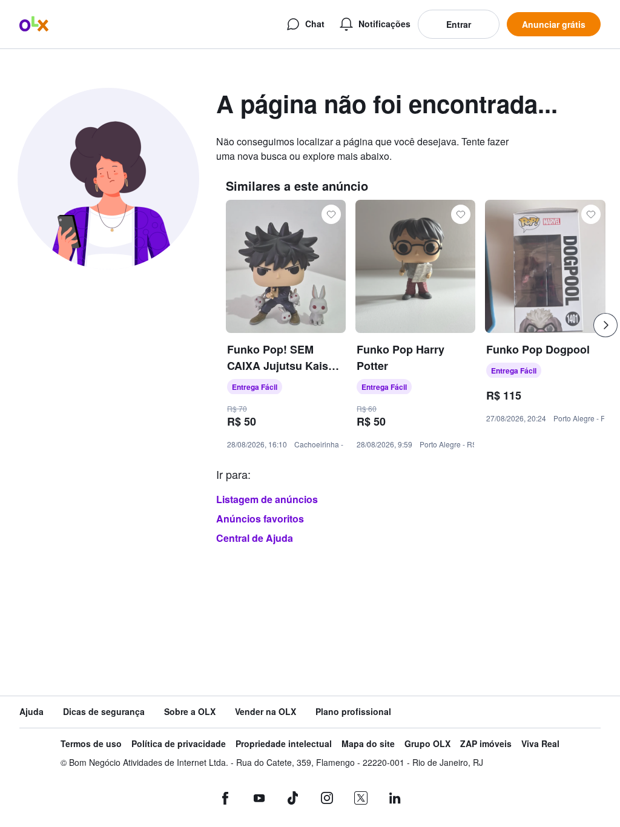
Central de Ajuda (254, 538)
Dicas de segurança (104, 711)
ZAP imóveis (486, 744)
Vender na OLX (265, 711)
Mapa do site (368, 744)
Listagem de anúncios (267, 499)
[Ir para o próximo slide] (605, 325)
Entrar (458, 24)
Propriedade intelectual (284, 744)
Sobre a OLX (190, 711)
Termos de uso (91, 744)
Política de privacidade (178, 744)
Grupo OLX (427, 744)
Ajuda (31, 711)
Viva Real (540, 744)
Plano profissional (353, 711)
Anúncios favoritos (260, 519)
